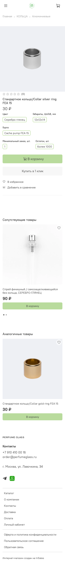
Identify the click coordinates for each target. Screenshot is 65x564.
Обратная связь (14, 547)
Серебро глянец (14, 119)
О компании (11, 499)
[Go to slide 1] (3, 314)
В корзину (32, 306)
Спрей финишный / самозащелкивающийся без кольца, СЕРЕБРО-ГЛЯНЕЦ (30, 290)
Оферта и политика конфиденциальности (30, 534)
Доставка (10, 512)
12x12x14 (39, 119)
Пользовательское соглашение (24, 541)
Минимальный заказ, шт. (16, 141)
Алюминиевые (41, 16)
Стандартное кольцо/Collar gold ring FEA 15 (30, 403)
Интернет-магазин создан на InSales (23, 558)
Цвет (5, 114)
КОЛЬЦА (22, 16)
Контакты (10, 505)
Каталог (9, 493)
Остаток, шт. (42, 141)
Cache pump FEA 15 (16, 133)
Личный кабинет (14, 524)
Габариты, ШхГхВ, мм (44, 114)
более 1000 (44, 146)
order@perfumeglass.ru (20, 457)
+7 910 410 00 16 (14, 452)
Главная (7, 16)
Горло (6, 127)
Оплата (8, 518)
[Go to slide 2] (6, 314)
